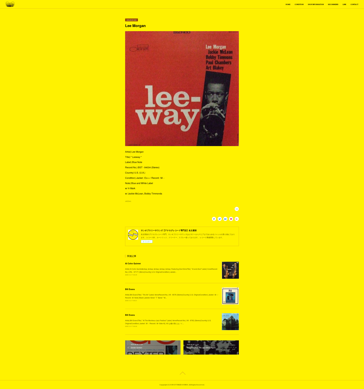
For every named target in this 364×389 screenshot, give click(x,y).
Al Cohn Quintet (133, 263)
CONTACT (354, 4)
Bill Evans (130, 289)
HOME (288, 4)
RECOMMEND (333, 4)
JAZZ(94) (128, 201)
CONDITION (299, 4)
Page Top (182, 373)
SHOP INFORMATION (316, 4)
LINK (344, 4)
